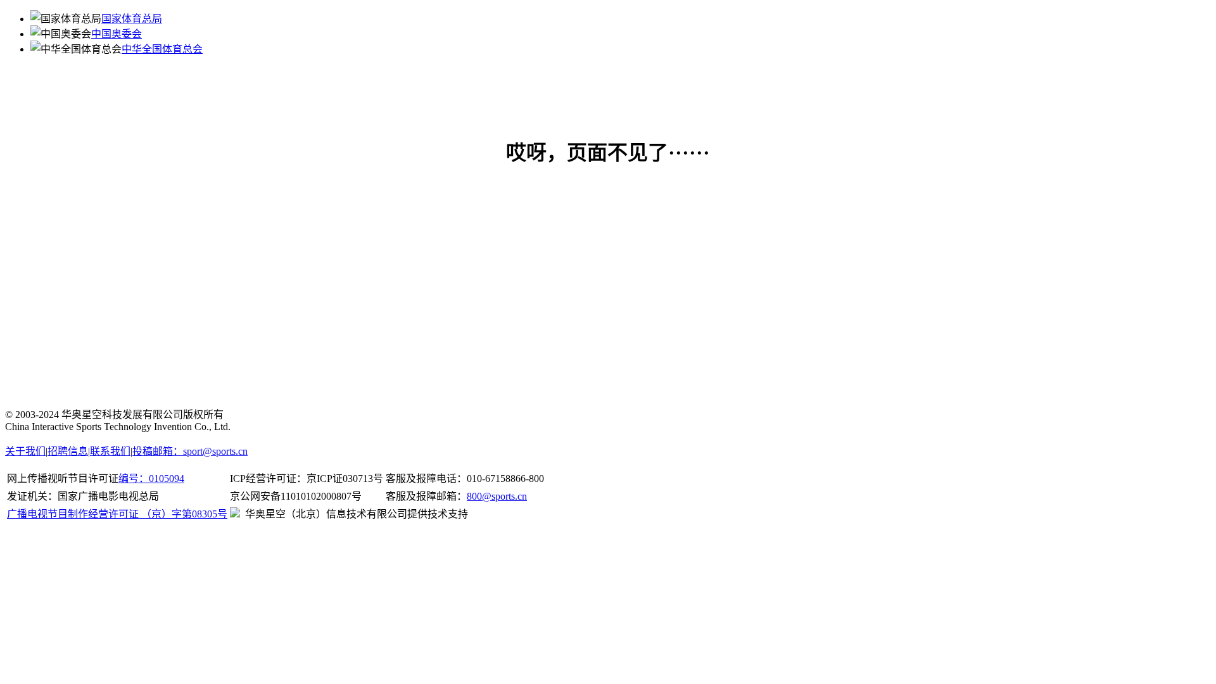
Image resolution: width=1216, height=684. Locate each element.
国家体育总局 (131, 18)
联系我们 (110, 451)
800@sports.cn (497, 496)
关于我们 (25, 451)
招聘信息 (68, 451)
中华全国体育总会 (162, 49)
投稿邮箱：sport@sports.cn (190, 451)
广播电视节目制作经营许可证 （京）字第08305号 (117, 514)
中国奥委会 (116, 33)
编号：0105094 (151, 478)
